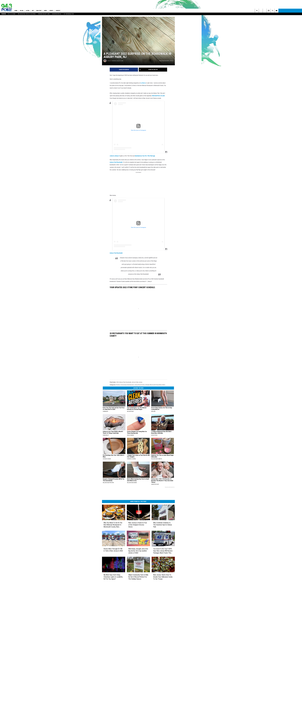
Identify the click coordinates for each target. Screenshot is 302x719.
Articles (118, 424)
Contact (58, 10)
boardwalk (128, 421)
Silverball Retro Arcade (135, 109)
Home (15, 10)
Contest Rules (129, 655)
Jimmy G (109, 76)
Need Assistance (136, 647)
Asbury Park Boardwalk (171, 173)
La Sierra (143, 98)
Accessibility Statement (132, 659)
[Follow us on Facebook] (288, 11)
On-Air (21, 10)
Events (51, 10)
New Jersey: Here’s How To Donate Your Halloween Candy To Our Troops (182, 631)
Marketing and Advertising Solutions (135, 645)
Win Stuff (39, 10)
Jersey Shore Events (139, 424)
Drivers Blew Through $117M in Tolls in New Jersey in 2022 (116, 600)
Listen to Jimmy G (114, 169)
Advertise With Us (56, 13)
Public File (128, 647)
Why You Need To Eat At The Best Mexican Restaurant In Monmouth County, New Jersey (117, 570)
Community (123, 424)
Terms (127, 654)
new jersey (139, 421)
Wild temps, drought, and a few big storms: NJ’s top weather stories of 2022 (149, 600)
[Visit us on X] (160, 644)
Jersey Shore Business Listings (133, 666)
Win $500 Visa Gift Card (44, 13)
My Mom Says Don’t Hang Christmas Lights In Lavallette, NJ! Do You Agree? (117, 631)
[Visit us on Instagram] (157, 644)
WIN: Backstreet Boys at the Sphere (27, 13)
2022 (117, 421)
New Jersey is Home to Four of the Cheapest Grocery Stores (147, 569)
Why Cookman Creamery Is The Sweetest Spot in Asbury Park (182, 569)
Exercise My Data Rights (132, 661)
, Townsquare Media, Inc (123, 670)
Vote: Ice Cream (11, 13)
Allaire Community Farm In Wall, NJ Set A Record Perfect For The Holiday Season (149, 631)
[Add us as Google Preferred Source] (284, 11)
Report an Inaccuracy (131, 652)
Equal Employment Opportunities (134, 643)
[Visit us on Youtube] (164, 644)
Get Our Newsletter (69, 13)
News (45, 10)
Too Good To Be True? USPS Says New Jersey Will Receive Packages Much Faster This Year (183, 601)
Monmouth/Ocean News (156, 424)
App (33, 10)
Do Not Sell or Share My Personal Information (137, 662)
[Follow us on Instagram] (292, 11)
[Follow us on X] (296, 11)
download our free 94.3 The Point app (145, 169)
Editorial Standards (130, 649)
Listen (27, 10)
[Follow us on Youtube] (300, 11)
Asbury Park (122, 421)
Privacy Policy (129, 657)
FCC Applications (130, 650)
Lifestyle (147, 424)
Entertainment (130, 424)
